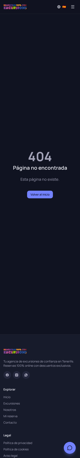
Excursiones (11, 403)
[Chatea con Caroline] (70, 448)
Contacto (10, 422)
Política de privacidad (17, 443)
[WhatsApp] (26, 375)
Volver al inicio (40, 194)
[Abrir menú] (73, 7)
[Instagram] (16, 375)
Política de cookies (16, 449)
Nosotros (9, 410)
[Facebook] (7, 375)
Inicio (6, 397)
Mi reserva (10, 416)
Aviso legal (10, 456)
